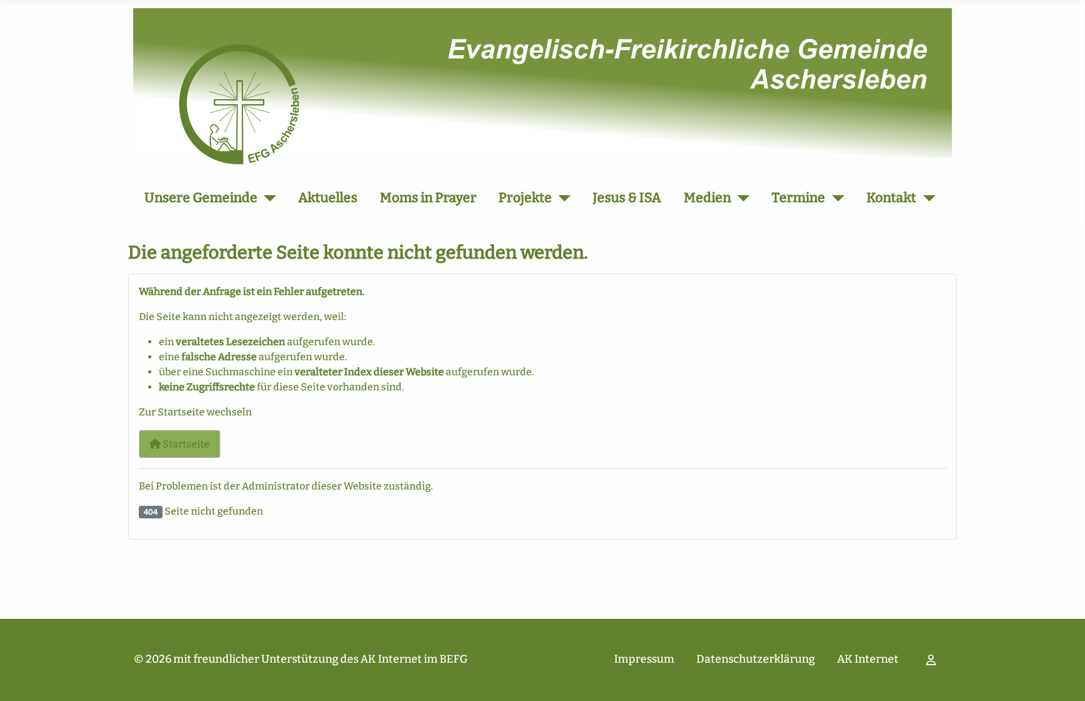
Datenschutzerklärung (755, 659)
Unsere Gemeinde (200, 198)
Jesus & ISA (627, 198)
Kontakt (891, 198)
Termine (798, 198)
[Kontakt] (926, 198)
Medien (707, 198)
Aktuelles (327, 198)
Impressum (644, 659)
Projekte (525, 198)
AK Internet (868, 659)
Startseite (185, 444)
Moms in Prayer (428, 198)
